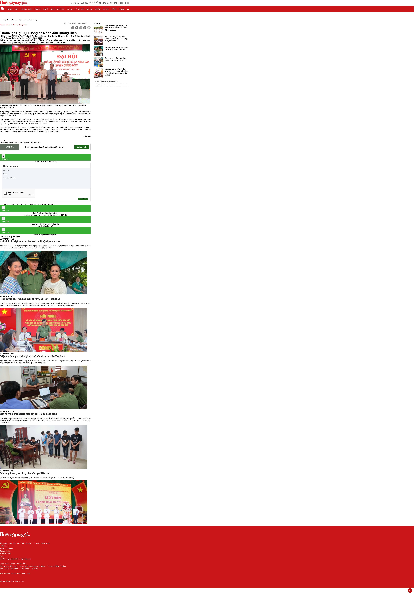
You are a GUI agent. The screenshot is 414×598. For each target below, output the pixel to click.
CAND (2, 143)
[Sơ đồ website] (90, 3)
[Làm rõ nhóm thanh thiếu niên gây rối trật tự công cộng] (43, 447)
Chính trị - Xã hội (16, 20)
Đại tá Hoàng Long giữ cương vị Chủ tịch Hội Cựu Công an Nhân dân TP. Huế (35, 40)
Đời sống (98, 9)
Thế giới (114, 9)
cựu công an (14, 143)
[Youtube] (96, 3)
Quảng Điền (35, 143)
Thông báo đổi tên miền (12, 581)
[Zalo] (80, 28)
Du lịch (69, 9)
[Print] (72, 27)
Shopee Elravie (110, 81)
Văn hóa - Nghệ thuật (57, 9)
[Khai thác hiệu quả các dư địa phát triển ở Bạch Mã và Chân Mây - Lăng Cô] (99, 29)
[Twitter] (89, 28)
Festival (9, 9)
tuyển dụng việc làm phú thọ (105, 85)
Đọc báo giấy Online (116, 3)
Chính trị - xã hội (26, 9)
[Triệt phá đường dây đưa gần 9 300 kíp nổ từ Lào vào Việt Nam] (43, 387)
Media (16, 9)
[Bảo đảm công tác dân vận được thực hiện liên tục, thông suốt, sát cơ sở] (99, 40)
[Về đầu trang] (410, 590)
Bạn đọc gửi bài (104, 3)
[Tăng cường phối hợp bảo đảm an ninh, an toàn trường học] (43, 330)
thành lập (22, 143)
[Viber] (84, 28)
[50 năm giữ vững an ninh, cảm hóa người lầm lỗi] (43, 502)
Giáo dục (89, 9)
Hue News (38, 9)
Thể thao (106, 9)
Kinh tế (45, 9)
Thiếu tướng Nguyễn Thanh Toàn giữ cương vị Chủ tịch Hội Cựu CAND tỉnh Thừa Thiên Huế (45, 41)
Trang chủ (6, 20)
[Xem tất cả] (128, 9)
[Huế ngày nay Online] (13, 4)
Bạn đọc (122, 9)
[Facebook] (93, 3)
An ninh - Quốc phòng (30, 20)
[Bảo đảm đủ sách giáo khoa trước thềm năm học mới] (99, 62)
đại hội (28, 143)
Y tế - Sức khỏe (79, 9)
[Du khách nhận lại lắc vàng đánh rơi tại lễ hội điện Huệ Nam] (43, 272)
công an (7, 143)
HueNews (126, 3)
